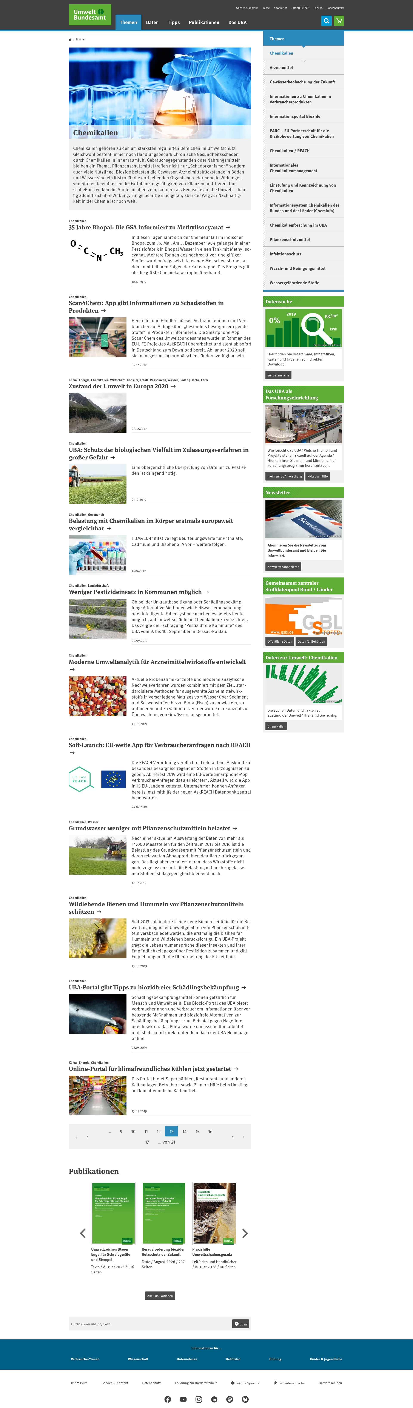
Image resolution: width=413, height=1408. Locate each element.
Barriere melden (330, 1382)
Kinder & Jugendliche (326, 1358)
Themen (128, 22)
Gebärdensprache (292, 1382)
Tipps (174, 22)
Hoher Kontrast (335, 8)
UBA (297, 450)
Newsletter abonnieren (283, 566)
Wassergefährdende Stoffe (294, 282)
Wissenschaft (138, 1358)
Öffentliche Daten (280, 641)
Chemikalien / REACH (290, 150)
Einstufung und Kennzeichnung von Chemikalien (303, 187)
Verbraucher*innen (85, 1358)
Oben (243, 1324)
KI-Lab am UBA (318, 476)
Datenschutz (151, 1382)
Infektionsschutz (286, 253)
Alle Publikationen (160, 1295)
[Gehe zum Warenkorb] (339, 21)
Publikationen (204, 22)
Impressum (79, 1382)
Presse (266, 8)
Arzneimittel (281, 67)
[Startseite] (90, 14)
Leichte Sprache (247, 1382)
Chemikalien (281, 53)
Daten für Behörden (311, 641)
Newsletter (280, 8)
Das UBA (237, 22)
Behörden (233, 1358)
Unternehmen (187, 1358)
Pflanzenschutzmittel (290, 239)
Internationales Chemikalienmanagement (293, 168)
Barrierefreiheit (300, 8)
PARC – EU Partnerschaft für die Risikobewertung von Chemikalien (302, 133)
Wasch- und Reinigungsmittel (297, 268)
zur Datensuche (278, 375)
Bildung (275, 1358)
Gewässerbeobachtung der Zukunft (302, 81)
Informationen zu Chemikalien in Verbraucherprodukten (300, 99)
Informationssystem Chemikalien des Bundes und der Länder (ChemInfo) (305, 207)
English (317, 8)
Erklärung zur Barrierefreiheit (196, 1382)
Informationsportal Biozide (295, 116)
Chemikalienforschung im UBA (298, 225)
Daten (152, 22)
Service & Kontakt (247, 8)
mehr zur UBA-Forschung (285, 476)
